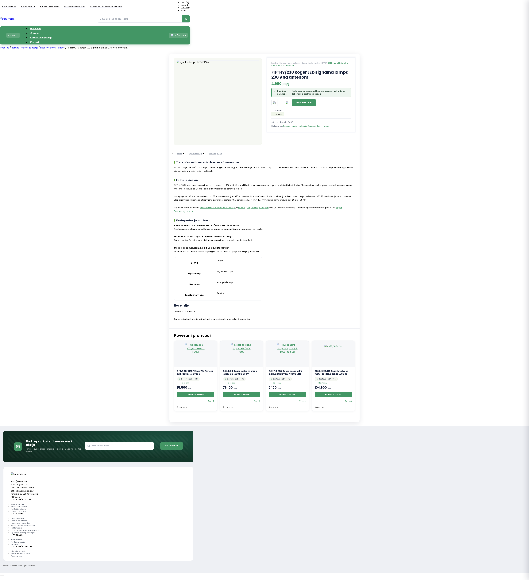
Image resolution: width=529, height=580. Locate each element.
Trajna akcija (16, 539)
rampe (241, 207)
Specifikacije (195, 153)
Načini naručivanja (19, 506)
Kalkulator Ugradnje (41, 37)
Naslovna (35, 28)
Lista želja (185, 2)
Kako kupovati (17, 504)
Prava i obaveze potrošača (23, 525)
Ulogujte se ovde (18, 551)
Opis (179, 153)
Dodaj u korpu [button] (196, 394)
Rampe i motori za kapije (24, 47)
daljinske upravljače (257, 207)
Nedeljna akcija (18, 542)
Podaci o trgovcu (18, 511)
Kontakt (34, 42)
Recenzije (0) (215, 153)
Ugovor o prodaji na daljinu (23, 532)
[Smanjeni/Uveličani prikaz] (0, 575)
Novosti (14, 544)
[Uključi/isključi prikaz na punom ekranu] (1, 575)
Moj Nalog (185, 7)
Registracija (16, 556)
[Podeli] (2, 575)
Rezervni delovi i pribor (52, 47)
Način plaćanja (18, 518)
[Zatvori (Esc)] (3, 575)
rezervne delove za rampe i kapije (217, 207)
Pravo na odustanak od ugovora (25, 530)
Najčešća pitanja (18, 509)
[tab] (179, 154)
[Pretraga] (186, 18)
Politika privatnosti (19, 520)
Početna (4, 47)
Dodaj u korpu (304, 102)
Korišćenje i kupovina (20, 523)
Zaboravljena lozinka (20, 553)
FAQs (183, 10)
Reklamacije (16, 528)
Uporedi (184, 5)
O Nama (34, 33)
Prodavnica (13, 35)
